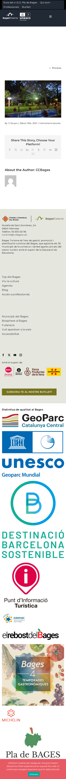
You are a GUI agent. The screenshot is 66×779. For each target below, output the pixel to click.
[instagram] (20, 355)
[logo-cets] (14, 613)
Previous (56, 68)
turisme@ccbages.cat (14, 234)
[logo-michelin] (11, 710)
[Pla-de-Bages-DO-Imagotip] (33, 726)
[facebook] (3, 355)
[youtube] (15, 355)
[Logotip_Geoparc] (33, 414)
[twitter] (9, 355)
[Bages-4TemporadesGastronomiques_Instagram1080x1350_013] (33, 645)
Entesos (34, 774)
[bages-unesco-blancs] (17, 12)
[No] (62, 769)
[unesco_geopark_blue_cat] (33, 432)
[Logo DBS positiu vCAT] (33, 482)
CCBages (13, 123)
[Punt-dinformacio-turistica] (26, 562)
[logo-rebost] (30, 629)
